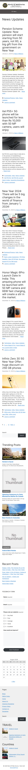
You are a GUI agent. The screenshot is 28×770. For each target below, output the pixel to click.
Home (4, 699)
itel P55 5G (7, 178)
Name (7, 597)
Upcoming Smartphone (17, 180)
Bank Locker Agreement (11, 257)
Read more (7, 171)
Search (4, 432)
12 (9, 424)
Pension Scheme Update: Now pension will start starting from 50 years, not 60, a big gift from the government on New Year (12, 39)
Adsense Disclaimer (8, 704)
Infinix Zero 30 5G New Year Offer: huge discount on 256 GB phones (13, 363)
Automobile (7, 175)
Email (7, 604)
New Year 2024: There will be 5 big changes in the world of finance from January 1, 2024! (13, 198)
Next (12, 424)
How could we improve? (10, 630)
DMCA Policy (6, 696)
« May (13, 681)
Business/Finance (9, 98)
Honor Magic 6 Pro (9, 345)
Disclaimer (5, 711)
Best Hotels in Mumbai (9, 581)
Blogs (4, 694)
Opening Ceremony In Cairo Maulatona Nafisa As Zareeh (17, 737)
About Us (5, 701)
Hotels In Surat (13, 729)
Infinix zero (7, 412)
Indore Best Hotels (7, 583)
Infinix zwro (12, 414)
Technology (7, 343)
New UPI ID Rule (13, 259)
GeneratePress (14, 767)
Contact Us (5, 709)
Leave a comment (9, 102)
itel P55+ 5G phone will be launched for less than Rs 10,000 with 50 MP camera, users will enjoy (13, 120)
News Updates (20, 175)
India (17, 98)
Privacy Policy (6, 706)
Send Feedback (14, 650)
